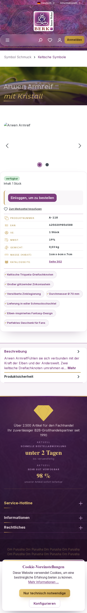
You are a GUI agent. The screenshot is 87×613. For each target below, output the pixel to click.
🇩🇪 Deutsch (46, 2)
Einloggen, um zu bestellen (32, 198)
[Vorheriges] (7, 145)
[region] (43, 145)
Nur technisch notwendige (44, 593)
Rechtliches (14, 527)
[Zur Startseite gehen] (43, 21)
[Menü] (7, 40)
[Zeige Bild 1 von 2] (39, 164)
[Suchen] (40, 40)
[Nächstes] (80, 145)
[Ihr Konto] (60, 40)
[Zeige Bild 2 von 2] (47, 164)
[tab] (42, 360)
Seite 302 (55, 261)
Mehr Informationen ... (43, 582)
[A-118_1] (43, 145)
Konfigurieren (45, 603)
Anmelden (74, 39)
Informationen (70, 2)
